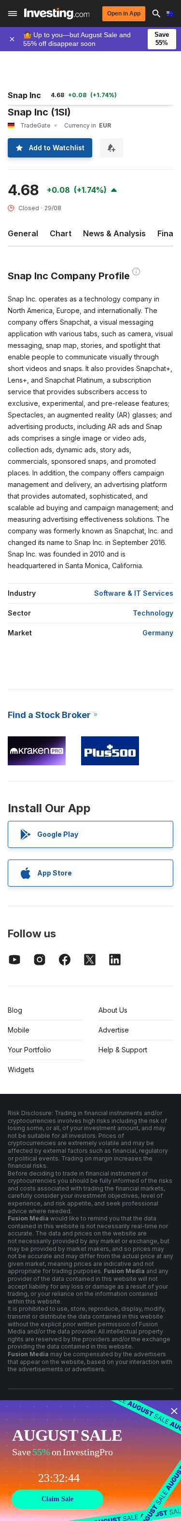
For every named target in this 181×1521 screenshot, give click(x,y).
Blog (15, 1010)
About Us (112, 1010)
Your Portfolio (29, 1050)
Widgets (21, 1069)
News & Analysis (114, 233)
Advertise (113, 1030)
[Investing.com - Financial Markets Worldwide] (56, 13)
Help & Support (122, 1050)
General (23, 233)
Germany (157, 633)
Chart (60, 233)
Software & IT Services (133, 593)
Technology (153, 613)
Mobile (18, 1030)
